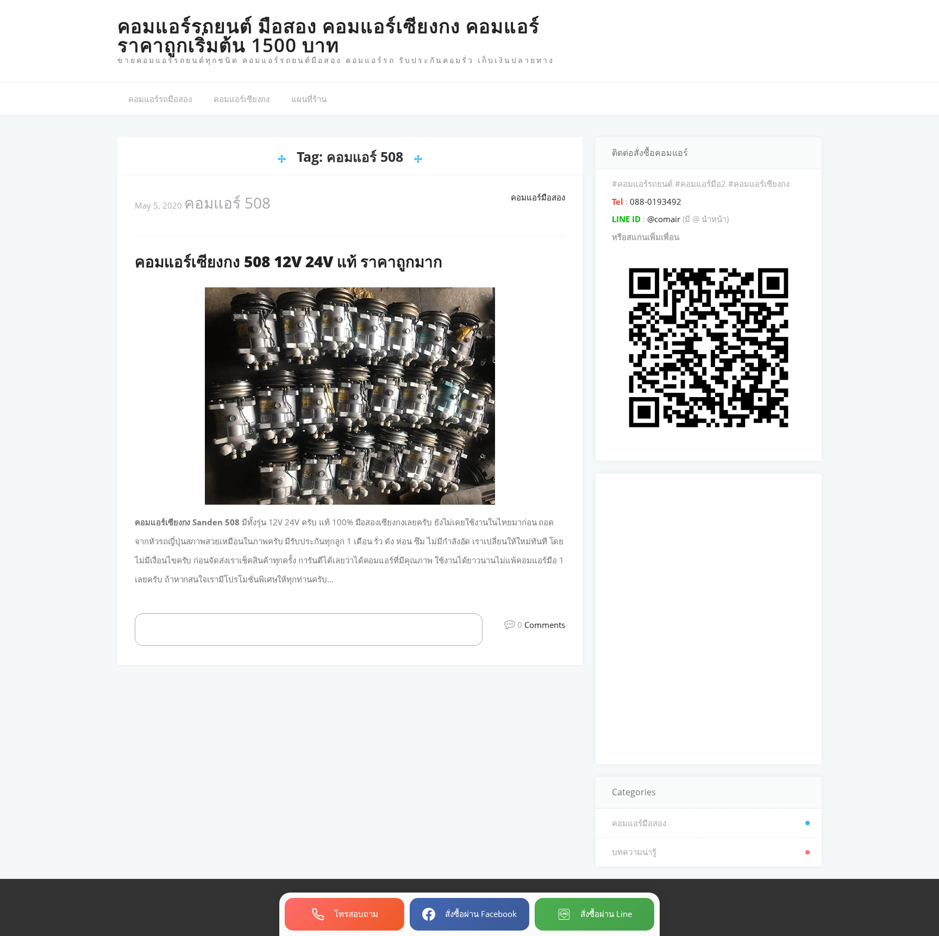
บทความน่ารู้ (634, 851)
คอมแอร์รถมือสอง (160, 98)
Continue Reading (320, 629)
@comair (663, 218)
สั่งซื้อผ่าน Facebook (481, 913)
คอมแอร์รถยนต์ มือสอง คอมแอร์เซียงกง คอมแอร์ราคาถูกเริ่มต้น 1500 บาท (328, 35)
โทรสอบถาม (356, 913)
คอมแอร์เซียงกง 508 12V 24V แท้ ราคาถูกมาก (288, 261)
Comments (544, 624)
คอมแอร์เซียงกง (242, 98)
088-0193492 (654, 201)
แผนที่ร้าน (309, 98)
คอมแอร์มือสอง (538, 197)
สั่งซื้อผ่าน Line (606, 913)
